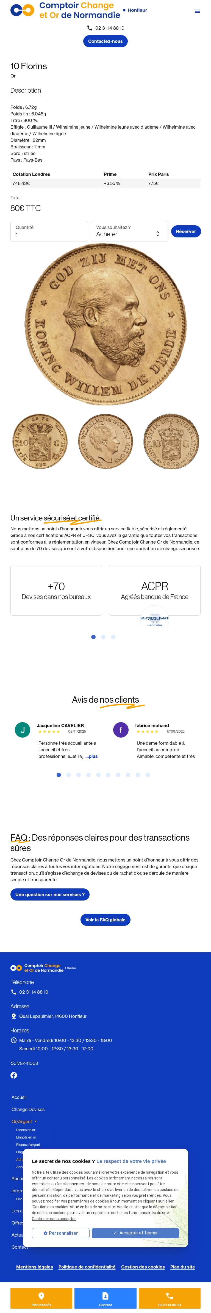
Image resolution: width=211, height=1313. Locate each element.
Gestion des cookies (143, 1267)
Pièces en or (25, 1130)
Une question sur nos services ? (50, 894)
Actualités (22, 1235)
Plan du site (182, 1267)
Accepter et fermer (138, 1233)
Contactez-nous (105, 41)
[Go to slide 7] (120, 775)
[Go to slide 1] (95, 637)
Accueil (19, 1097)
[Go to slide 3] (115, 637)
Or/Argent (22, 1121)
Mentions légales (34, 1267)
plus (93, 756)
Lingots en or (26, 1137)
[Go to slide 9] (140, 775)
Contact (20, 1247)
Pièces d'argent (28, 1145)
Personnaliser (63, 1233)
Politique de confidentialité (87, 1267)
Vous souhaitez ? (113, 227)
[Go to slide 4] (90, 775)
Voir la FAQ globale (105, 920)
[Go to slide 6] (110, 775)
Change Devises (28, 1109)
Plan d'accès (41, 1305)
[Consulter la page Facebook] (13, 1075)
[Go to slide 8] (130, 775)
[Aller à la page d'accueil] (78, 10)
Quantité (25, 227)
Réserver (186, 231)
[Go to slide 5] (100, 775)
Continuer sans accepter (54, 1219)
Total (15, 197)
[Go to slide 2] (105, 637)
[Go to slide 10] (150, 775)
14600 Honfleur (53, 1016)
